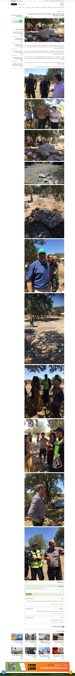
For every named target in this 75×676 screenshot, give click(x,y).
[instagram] (11, 1)
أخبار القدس (28, 7)
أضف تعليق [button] (29, 594)
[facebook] (13, 1)
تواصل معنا (27, 674)
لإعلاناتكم (22, 674)
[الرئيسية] (62, 4)
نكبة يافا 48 (37, 7)
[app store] (32, 665)
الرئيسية (62, 7)
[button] (56, 604)
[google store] (32, 668)
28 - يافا (46, 1)
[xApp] (26, 17)
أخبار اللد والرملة (43, 7)
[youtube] (14, 1)
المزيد (20, 7)
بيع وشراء (32, 7)
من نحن (31, 674)
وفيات (23, 7)
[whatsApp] (28, 17)
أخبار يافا (53, 7)
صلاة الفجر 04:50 (19, 1)
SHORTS (49, 7)
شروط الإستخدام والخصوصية (15, 674)
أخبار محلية (58, 7)
